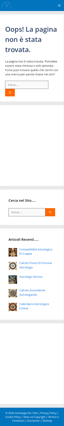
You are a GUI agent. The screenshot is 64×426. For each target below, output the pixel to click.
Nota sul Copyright (34, 417)
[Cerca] (10, 93)
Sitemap (47, 420)
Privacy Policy (48, 413)
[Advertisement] (32, 145)
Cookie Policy (13, 417)
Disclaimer (33, 420)
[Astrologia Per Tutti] (6, 5)
